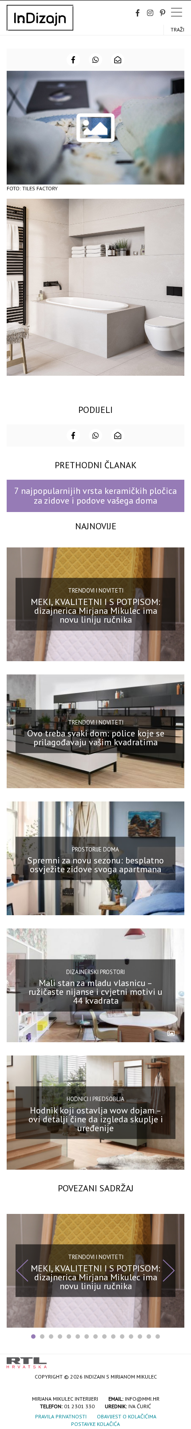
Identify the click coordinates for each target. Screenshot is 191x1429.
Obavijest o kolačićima (126, 1416)
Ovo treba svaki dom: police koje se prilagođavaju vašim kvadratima (95, 738)
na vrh (175, 1359)
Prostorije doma (95, 849)
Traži (177, 29)
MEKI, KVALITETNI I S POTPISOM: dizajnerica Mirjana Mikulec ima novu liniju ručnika (95, 610)
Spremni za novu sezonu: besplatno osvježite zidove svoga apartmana (96, 865)
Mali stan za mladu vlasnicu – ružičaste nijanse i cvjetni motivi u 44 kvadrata (95, 991)
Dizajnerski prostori (95, 972)
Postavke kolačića (95, 1424)
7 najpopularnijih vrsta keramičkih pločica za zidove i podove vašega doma (95, 495)
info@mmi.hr (142, 1398)
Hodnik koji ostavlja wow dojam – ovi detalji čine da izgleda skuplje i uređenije (95, 1118)
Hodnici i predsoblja (95, 1099)
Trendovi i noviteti (95, 590)
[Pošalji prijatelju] (117, 59)
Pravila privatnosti (61, 1416)
